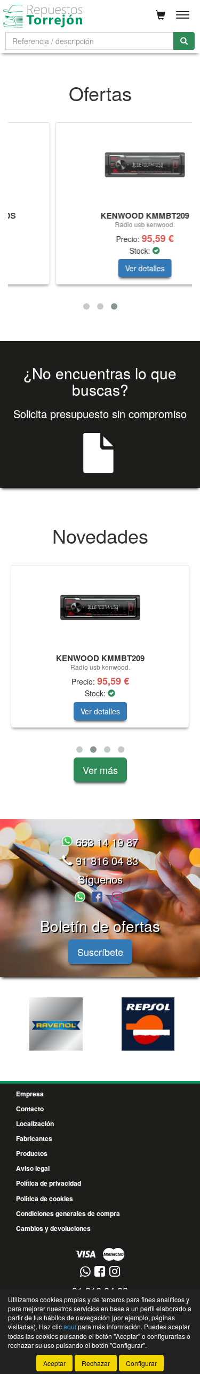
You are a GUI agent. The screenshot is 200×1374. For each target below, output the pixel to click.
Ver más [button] (100, 770)
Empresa (30, 1093)
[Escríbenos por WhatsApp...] (82, 897)
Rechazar (96, 1363)
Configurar (141, 1363)
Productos (31, 1153)
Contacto (30, 1108)
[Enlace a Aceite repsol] (148, 1024)
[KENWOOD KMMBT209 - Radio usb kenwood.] (104, 165)
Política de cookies (44, 1198)
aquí (69, 1326)
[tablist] (100, 218)
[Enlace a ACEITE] (55, 1024)
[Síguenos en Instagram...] (117, 897)
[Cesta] (160, 15)
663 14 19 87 (105, 842)
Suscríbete (100, 952)
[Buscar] (184, 41)
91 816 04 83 (105, 860)
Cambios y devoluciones (53, 1228)
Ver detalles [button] (104, 268)
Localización (35, 1123)
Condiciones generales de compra (68, 1213)
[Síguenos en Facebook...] (97, 897)
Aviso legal (33, 1168)
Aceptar (54, 1363)
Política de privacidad (48, 1183)
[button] (86, 306)
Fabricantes (34, 1138)
